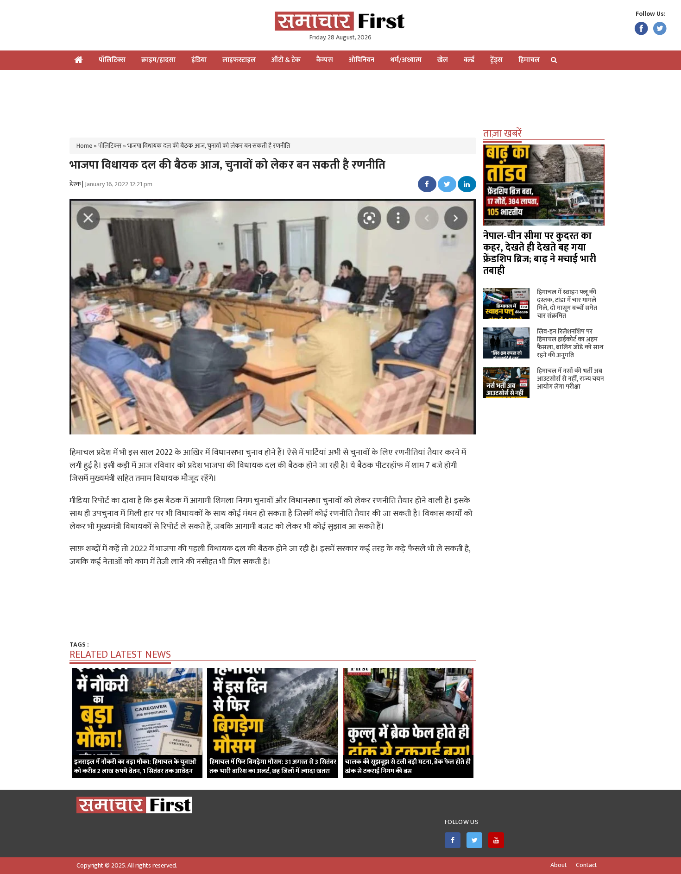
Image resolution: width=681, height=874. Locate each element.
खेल (442, 60)
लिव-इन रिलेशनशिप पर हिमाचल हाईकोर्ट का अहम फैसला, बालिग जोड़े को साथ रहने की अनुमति (570, 343)
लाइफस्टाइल (239, 60)
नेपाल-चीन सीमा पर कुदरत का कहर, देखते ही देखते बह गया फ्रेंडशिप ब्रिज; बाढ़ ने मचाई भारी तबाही (539, 253)
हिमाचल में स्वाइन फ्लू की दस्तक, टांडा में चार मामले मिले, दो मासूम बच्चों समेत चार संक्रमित (567, 304)
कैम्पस (324, 60)
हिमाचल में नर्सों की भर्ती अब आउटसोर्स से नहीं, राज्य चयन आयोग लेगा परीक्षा (570, 378)
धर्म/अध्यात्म (406, 60)
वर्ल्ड (469, 60)
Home (84, 145)
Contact (586, 865)
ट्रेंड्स (496, 60)
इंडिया (199, 60)
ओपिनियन (361, 60)
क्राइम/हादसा (158, 60)
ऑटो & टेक (286, 60)
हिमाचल (529, 60)
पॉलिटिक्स (112, 60)
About (558, 865)
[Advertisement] (340, 100)
